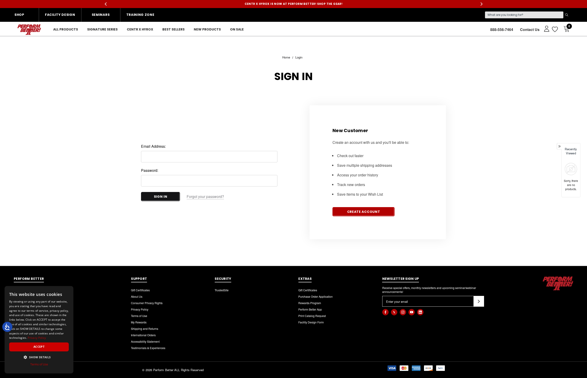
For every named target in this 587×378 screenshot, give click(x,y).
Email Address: (153, 146)
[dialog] (39, 329)
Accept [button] (38, 347)
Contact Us (530, 29)
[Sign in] (544, 28)
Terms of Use (139, 316)
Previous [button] (105, 4)
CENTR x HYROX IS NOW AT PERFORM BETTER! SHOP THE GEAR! (294, 4)
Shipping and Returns (144, 329)
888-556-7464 (501, 29)
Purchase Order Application (315, 296)
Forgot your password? (205, 196)
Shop (19, 14)
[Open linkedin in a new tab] (420, 312)
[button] (39, 357)
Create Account (363, 211)
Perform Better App (310, 309)
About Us (136, 296)
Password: (149, 170)
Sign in (160, 196)
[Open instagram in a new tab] (403, 312)
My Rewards (139, 322)
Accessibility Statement (145, 341)
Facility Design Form (311, 322)
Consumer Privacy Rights (147, 303)
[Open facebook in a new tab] (385, 312)
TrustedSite (222, 290)
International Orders (143, 335)
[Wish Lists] (554, 29)
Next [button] (481, 4)
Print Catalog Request (312, 316)
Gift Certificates (140, 290)
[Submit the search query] (566, 15)
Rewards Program (309, 303)
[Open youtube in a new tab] (411, 312)
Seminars (101, 14)
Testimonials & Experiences (148, 348)
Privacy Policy (139, 309)
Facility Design (60, 14)
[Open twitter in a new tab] (394, 312)
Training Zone (140, 14)
